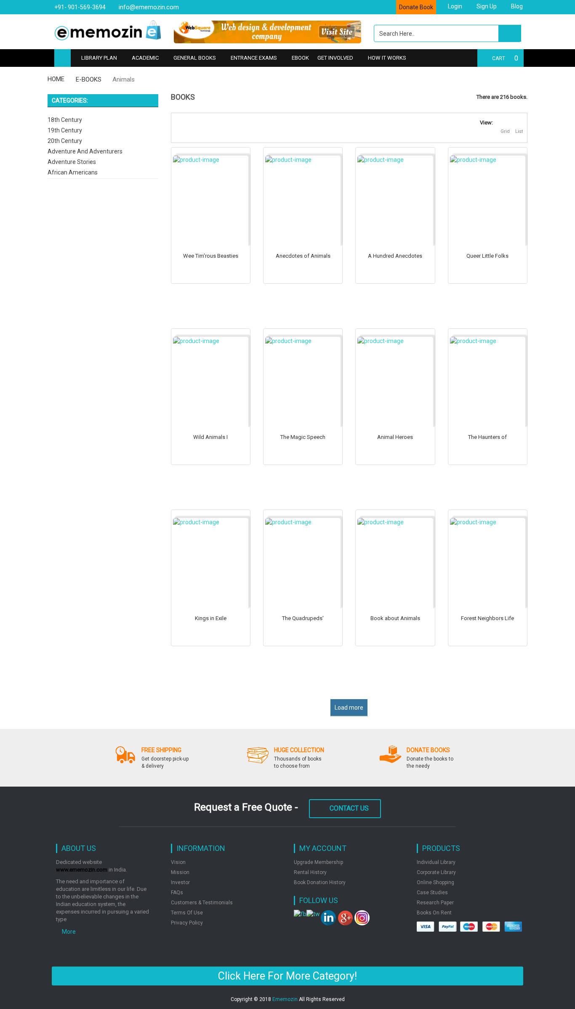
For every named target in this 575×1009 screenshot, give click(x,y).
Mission (180, 872)
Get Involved (335, 58)
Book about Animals (395, 618)
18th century (65, 119)
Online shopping (435, 882)
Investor (180, 882)
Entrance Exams (254, 58)
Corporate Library (436, 872)
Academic (145, 58)
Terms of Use (187, 913)
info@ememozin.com (148, 7)
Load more (349, 707)
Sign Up (486, 6)
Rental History (310, 872)
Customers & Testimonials (202, 903)
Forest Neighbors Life (487, 618)
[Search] (509, 33)
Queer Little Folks (487, 256)
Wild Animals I (210, 437)
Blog (516, 6)
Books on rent (434, 913)
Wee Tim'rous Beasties (210, 256)
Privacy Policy (187, 923)
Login (454, 6)
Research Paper (435, 903)
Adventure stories (72, 161)
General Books (194, 58)
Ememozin (285, 999)
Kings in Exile (210, 618)
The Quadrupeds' (303, 618)
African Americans (73, 172)
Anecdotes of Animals (303, 256)
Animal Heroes (395, 437)
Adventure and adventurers (85, 151)
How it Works (387, 58)
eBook (300, 58)
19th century (65, 130)
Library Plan (99, 58)
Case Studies (432, 892)
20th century (65, 140)
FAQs (177, 892)
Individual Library (436, 862)
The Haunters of (487, 437)
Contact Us (349, 808)
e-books (88, 79)
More (68, 931)
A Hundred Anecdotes (395, 256)
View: (486, 122)
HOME (56, 79)
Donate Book (416, 7)
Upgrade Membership (318, 862)
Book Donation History (320, 882)
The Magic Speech (302, 437)
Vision (178, 862)
